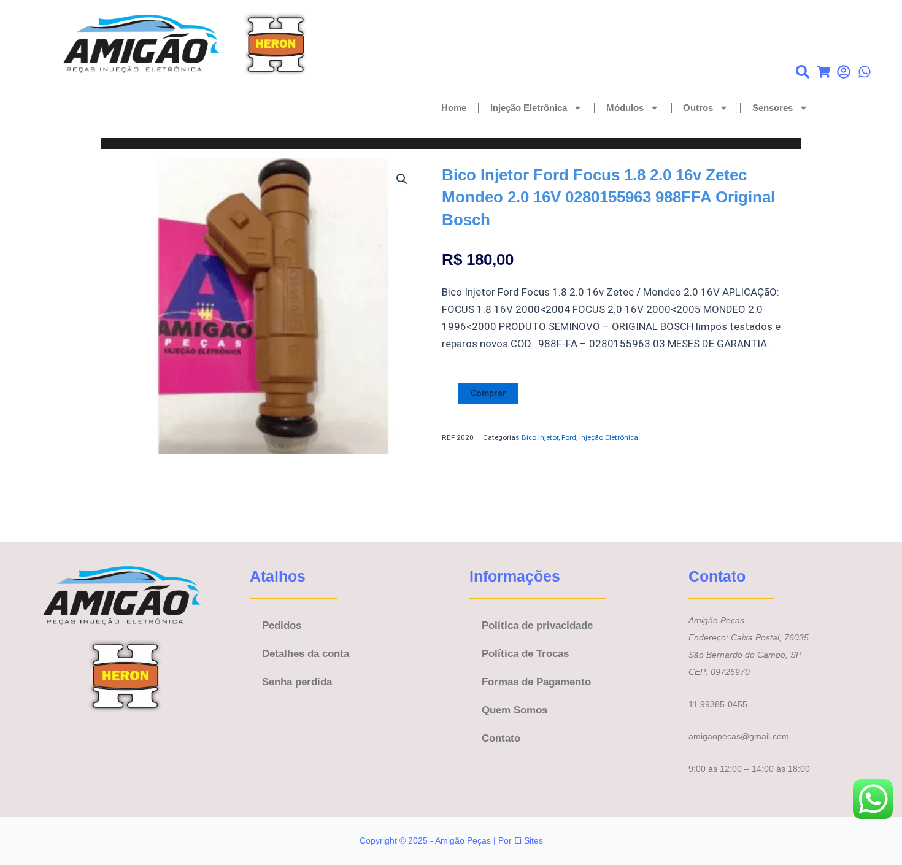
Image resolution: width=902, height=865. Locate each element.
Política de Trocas (525, 653)
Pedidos (281, 625)
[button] (402, 179)
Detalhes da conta (305, 653)
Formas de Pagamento (536, 682)
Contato (501, 738)
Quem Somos (514, 710)
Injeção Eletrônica (528, 107)
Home (453, 107)
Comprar (488, 393)
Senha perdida (297, 682)
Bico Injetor (540, 437)
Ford (568, 437)
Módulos (625, 107)
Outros (698, 107)
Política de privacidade (537, 625)
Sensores (772, 107)
